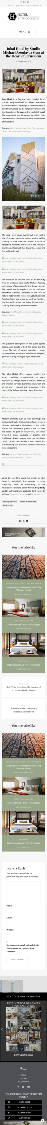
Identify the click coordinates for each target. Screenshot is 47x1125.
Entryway (23, 661)
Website (10, 930)
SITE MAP (20, 5)
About (23, 1075)
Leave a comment (24, 515)
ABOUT (11, 5)
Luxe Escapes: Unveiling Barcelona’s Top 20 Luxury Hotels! (24, 588)
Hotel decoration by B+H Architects (23, 665)
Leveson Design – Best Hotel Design (23, 624)
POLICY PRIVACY (33, 5)
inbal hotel (7, 505)
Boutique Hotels (17, 45)
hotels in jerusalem (28, 501)
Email (9, 918)
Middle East (31, 45)
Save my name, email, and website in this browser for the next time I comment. (23, 948)
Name (9, 905)
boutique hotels (10, 501)
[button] (44, 1030)
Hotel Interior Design (31, 583)
